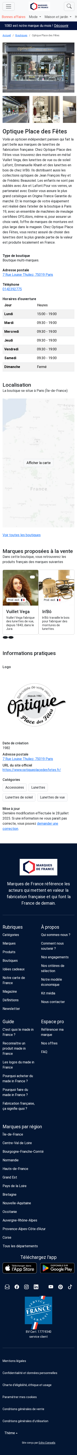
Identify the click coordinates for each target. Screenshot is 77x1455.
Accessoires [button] (14, 787)
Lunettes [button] (38, 787)
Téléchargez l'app (38, 1257)
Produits (9, 952)
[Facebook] (17, 1288)
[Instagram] (26, 1288)
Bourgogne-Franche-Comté (23, 1152)
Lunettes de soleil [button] (19, 797)
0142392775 (12, 289)
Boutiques (21, 35)
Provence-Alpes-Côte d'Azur (24, 1229)
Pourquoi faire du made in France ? (15, 1092)
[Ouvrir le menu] (9, 6)
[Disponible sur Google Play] (57, 1268)
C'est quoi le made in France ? (18, 1032)
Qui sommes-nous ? (55, 935)
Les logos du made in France (18, 1064)
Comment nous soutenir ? (52, 946)
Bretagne (9, 1194)
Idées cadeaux (14, 969)
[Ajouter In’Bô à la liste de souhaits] (68, 577)
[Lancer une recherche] (69, 6)
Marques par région (22, 1126)
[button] (38, 1397)
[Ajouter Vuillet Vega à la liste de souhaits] (32, 577)
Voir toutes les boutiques (22, 535)
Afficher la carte (39, 463)
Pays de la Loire (15, 1186)
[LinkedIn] (36, 1288)
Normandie (11, 1160)
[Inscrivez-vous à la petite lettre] (7, 1288)
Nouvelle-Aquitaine (17, 1203)
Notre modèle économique (51, 982)
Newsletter (11, 1009)
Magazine (10, 991)
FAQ (44, 1052)
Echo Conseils (47, 1442)
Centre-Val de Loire (17, 1143)
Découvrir (61, 26)
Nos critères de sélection (52, 968)
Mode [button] (33, 17)
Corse (7, 1237)
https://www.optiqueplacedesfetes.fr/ (32, 770)
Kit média (48, 993)
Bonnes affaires (13, 17)
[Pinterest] (60, 1288)
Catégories (11, 935)
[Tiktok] (70, 1288)
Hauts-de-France (15, 1169)
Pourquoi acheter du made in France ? (18, 1078)
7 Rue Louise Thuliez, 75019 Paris (28, 275)
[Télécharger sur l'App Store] (20, 1268)
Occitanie (10, 1212)
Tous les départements (20, 1246)
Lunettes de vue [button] (52, 797)
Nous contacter (53, 1002)
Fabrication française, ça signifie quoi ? (19, 1106)
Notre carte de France (14, 980)
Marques (9, 943)
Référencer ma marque (52, 1032)
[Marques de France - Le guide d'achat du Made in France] (39, 6)
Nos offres (49, 1043)
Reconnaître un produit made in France (14, 1048)
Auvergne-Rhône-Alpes (20, 1220)
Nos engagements (55, 957)
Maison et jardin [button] (56, 17)
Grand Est (10, 1177)
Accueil (7, 35)
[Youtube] (51, 1288)
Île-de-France (13, 1134)
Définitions (11, 1000)
